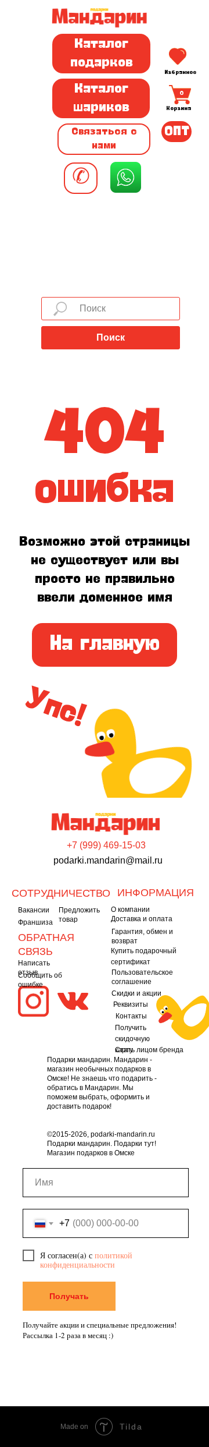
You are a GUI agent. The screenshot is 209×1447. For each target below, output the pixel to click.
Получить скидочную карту (132, 1039)
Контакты (131, 1016)
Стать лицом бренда (149, 1050)
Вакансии (33, 910)
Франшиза (35, 922)
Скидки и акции (136, 993)
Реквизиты (130, 1004)
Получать (69, 1296)
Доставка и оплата (141, 919)
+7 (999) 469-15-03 (106, 845)
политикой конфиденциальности (86, 1260)
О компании (130, 909)
